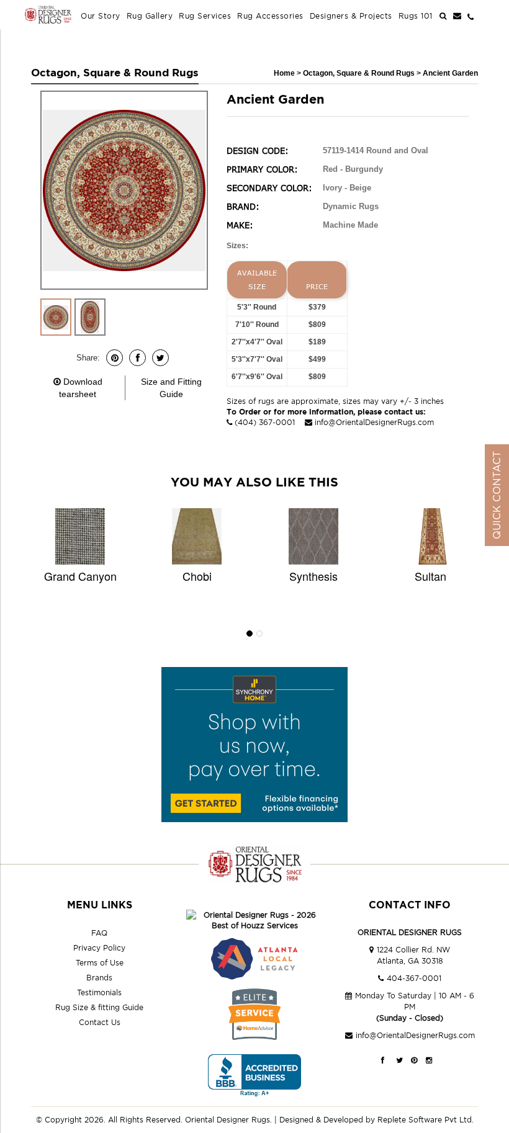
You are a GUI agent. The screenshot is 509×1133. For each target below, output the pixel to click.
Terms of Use (100, 963)
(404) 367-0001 (264, 422)
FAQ (99, 933)
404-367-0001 (414, 978)
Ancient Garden (450, 73)
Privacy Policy (99, 948)
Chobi (197, 576)
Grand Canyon (80, 576)
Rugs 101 (416, 16)
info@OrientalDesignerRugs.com (374, 422)
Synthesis (313, 576)
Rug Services (205, 16)
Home (284, 73)
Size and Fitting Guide (171, 388)
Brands (99, 978)
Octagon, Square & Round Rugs (360, 73)
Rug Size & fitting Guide (99, 1007)
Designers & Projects (351, 16)
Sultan (430, 576)
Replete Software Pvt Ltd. (425, 1120)
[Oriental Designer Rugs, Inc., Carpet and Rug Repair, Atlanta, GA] (254, 1075)
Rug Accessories (270, 16)
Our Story (100, 16)
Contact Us (99, 1022)
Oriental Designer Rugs (227, 1120)
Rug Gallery (150, 16)
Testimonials (99, 992)
